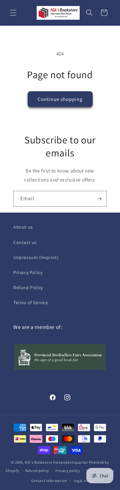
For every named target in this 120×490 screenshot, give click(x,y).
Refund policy (37, 470)
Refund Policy (28, 287)
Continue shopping (60, 99)
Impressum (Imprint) (35, 257)
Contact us (25, 242)
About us (23, 227)
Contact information (49, 480)
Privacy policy (67, 470)
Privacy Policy (27, 272)
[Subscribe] (99, 199)
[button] (13, 12)
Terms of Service (30, 302)
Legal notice (84, 480)
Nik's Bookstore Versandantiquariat (56, 462)
